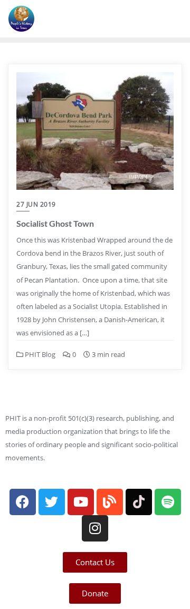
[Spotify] (168, 502)
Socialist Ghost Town (55, 223)
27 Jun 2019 (36, 204)
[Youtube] (81, 502)
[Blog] (110, 502)
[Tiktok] (139, 502)
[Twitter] (52, 502)
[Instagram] (95, 528)
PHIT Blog (39, 354)
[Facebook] (23, 502)
